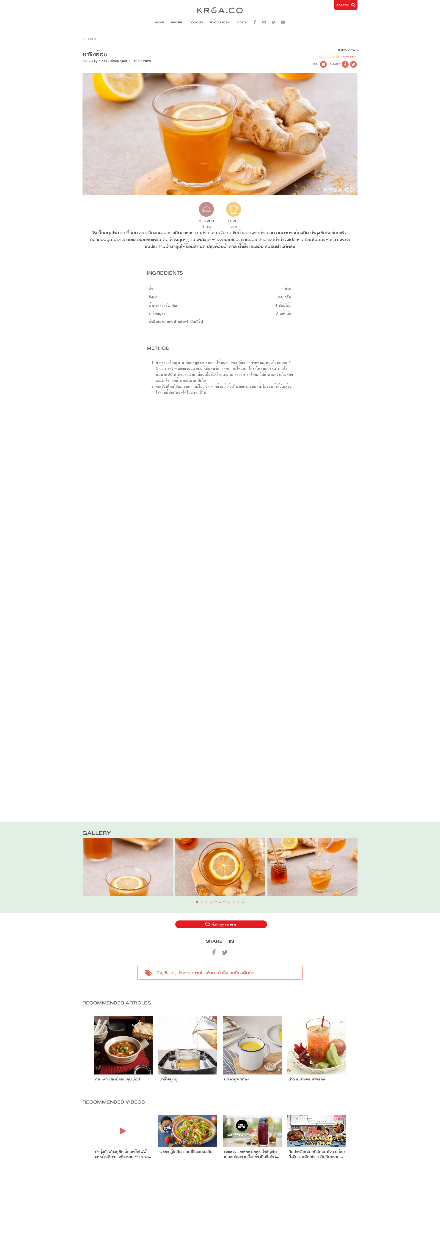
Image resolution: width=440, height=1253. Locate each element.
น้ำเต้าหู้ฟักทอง (236, 1079)
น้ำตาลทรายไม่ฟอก (196, 973)
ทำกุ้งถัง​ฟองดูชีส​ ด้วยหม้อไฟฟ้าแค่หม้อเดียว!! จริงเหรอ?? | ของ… (123, 1154)
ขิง (159, 973)
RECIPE (176, 22)
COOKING (196, 22)
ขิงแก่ (170, 973)
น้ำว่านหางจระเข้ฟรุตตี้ (307, 1079)
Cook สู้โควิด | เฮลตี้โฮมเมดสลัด (186, 1151)
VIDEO (241, 22)
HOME (159, 22)
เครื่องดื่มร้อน (244, 973)
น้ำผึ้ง (223, 973)
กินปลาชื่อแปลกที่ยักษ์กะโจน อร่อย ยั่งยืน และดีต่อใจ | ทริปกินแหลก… (317, 1154)
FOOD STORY (220, 22)
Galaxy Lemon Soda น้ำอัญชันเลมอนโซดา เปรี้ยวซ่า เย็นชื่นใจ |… (251, 1154)
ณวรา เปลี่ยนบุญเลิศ (113, 61)
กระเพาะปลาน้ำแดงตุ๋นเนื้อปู (117, 1079)
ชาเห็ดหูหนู (168, 1079)
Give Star (349, 56)
